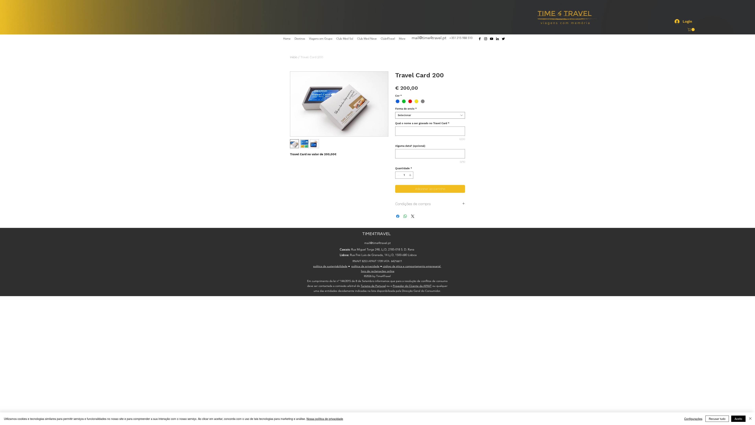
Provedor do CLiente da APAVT (412, 286)
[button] (691, 29)
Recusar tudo (717, 419)
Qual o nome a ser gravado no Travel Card (422, 123)
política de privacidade (365, 266)
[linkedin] (497, 39)
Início (293, 57)
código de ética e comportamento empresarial (412, 266)
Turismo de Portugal (373, 286)
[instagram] (486, 39)
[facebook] (480, 39)
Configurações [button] (693, 419)
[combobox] (430, 115)
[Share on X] (412, 216)
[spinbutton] (404, 175)
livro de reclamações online (377, 271)
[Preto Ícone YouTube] (492, 39)
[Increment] (410, 175)
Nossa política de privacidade (325, 419)
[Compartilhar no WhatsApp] (405, 216)
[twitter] (503, 39)
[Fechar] (750, 419)
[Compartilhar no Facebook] (397, 216)
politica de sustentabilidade (330, 266)
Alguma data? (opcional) (410, 145)
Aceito (738, 419)
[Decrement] (398, 175)
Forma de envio (406, 108)
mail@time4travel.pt (429, 37)
